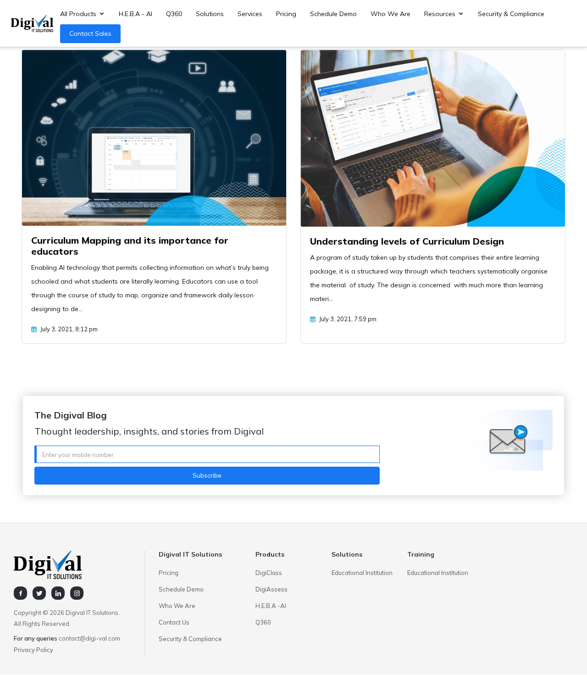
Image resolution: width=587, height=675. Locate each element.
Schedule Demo (333, 14)
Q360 (174, 14)
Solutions (210, 14)
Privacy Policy (33, 649)
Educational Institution (362, 572)
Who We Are (390, 14)
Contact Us (174, 622)
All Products (78, 14)
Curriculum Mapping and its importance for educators (129, 245)
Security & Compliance (511, 14)
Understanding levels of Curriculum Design (407, 241)
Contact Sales (90, 33)
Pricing (286, 14)
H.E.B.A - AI (135, 14)
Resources (439, 14)
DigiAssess (271, 589)
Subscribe (207, 475)
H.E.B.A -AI (270, 605)
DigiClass (268, 572)
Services (250, 14)
